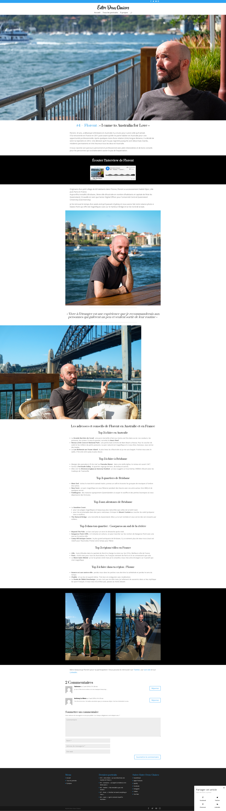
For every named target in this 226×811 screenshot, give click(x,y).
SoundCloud (137, 778)
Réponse (155, 688)
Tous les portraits (110, 13)
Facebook (136, 786)
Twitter (137, 670)
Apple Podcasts (138, 780)
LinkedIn (73, 672)
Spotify (136, 783)
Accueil (97, 13)
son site (147, 670)
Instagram (136, 789)
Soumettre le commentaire (147, 757)
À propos (124, 13)
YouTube (136, 794)
